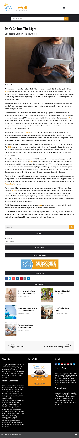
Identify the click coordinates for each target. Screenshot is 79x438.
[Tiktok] (25, 278)
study (31, 161)
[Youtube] (13, 278)
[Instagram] (17, 278)
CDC (9, 147)
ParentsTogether (10, 184)
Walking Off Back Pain (63, 291)
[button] (64, 7)
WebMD (28, 132)
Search (66, 18)
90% (69, 118)
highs (7, 91)
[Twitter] (10, 278)
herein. (57, 384)
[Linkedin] (28, 278)
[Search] (71, 227)
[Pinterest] (21, 278)
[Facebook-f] (6, 278)
